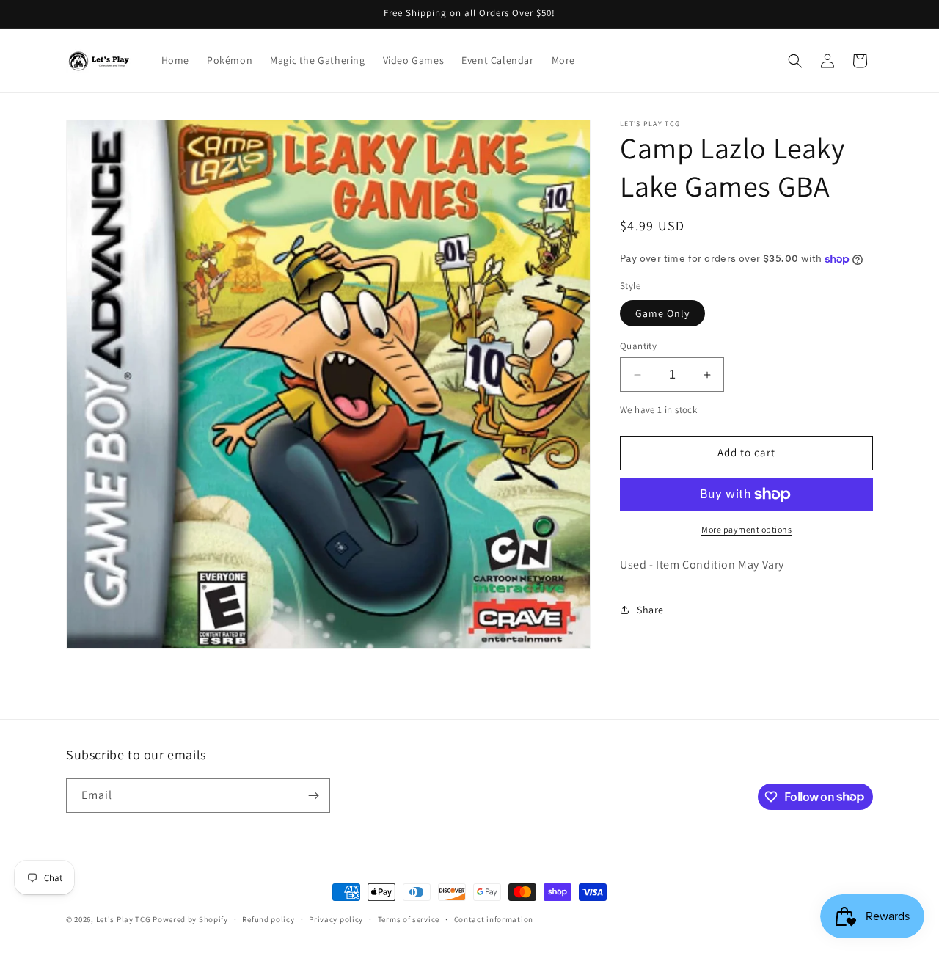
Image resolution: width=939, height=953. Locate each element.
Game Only (662, 313)
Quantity (638, 346)
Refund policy (268, 918)
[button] (795, 61)
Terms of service (408, 918)
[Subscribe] (313, 795)
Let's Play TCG (123, 919)
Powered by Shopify (190, 919)
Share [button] (650, 609)
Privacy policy (336, 918)
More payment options (746, 529)
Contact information (493, 918)
